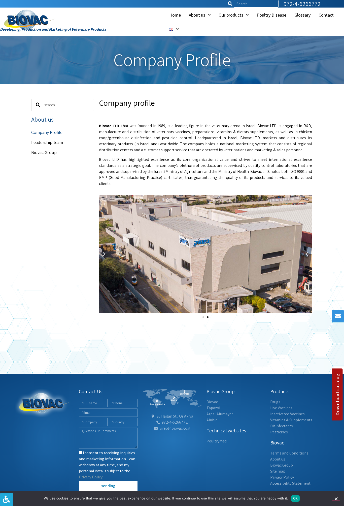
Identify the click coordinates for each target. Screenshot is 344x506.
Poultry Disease (271, 15)
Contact (326, 15)
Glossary (302, 15)
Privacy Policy (90, 477)
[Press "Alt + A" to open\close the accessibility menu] (6, 499)
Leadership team (47, 142)
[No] (336, 498)
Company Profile (46, 132)
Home (175, 15)
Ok (295, 498)
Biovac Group (44, 152)
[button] (104, 254)
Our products (231, 15)
